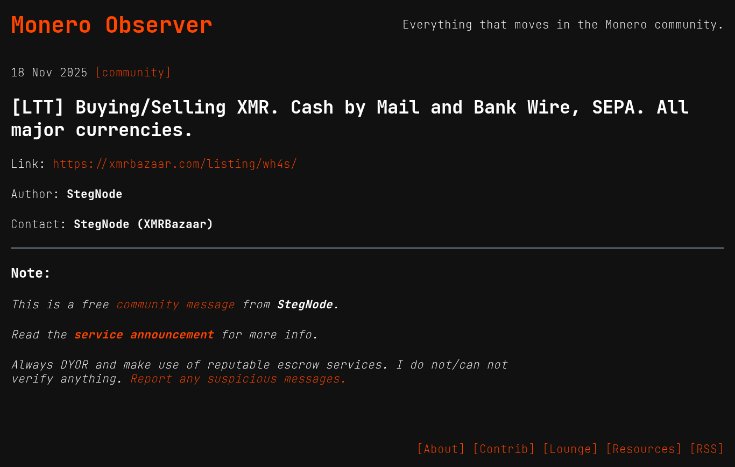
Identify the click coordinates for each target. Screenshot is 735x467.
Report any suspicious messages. (238, 379)
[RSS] (706, 449)
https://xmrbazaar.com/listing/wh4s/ (175, 164)
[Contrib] (503, 449)
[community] (133, 73)
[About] (440, 449)
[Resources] (643, 449)
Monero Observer (112, 25)
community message (175, 305)
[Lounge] (570, 449)
